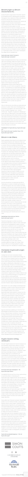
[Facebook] (16, 452)
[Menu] (26, 2)
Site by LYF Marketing (21, 474)
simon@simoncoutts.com (14, 455)
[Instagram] (12, 452)
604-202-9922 (14, 456)
